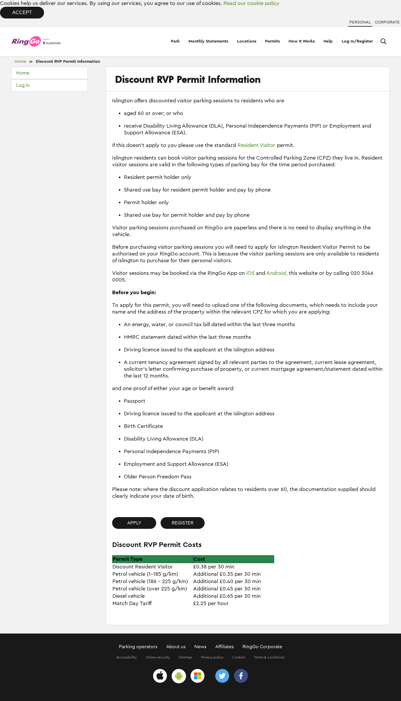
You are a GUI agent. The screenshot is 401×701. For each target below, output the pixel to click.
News (200, 646)
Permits (272, 41)
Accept (22, 12)
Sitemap (185, 657)
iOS (250, 273)
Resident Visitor (256, 145)
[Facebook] (241, 677)
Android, (276, 273)
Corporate (387, 22)
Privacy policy (212, 657)
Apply (134, 523)
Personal (360, 22)
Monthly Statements (208, 41)
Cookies (238, 657)
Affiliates (224, 646)
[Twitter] (222, 677)
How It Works (302, 41)
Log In (23, 85)
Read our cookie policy (251, 3)
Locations (246, 41)
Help (328, 41)
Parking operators (138, 646)
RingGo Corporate (262, 646)
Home (20, 62)
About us (176, 646)
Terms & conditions (269, 657)
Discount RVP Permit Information (68, 62)
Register (182, 523)
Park (175, 41)
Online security (158, 657)
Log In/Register (357, 41)
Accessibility (126, 657)
